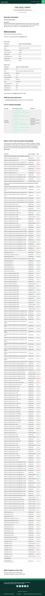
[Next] (25, 12)
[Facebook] (20, 586)
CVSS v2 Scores (7, 41)
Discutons (23, 583)
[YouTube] (17, 586)
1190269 (14, 93)
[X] (22, 586)
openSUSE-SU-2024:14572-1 (11, 99)
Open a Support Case (24, 591)
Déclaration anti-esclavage (19, 582)
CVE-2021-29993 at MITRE (9, 19)
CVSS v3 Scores (7, 64)
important (22, 36)
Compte (34, 1)
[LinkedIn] (25, 586)
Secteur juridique (11, 582)
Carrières (5, 582)
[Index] (23, 12)
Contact (18, 583)
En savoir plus (27, 582)
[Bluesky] (28, 586)
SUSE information (10, 31)
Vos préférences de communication (10, 583)
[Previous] (20, 12)
